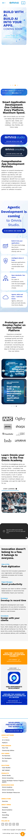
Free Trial (5, 748)
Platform (5, 742)
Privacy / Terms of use (20, 833)
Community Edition (8, 750)
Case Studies (6, 767)
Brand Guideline (7, 810)
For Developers (6, 758)
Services (4, 761)
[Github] (13, 824)
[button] (10, 85)
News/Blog (5, 815)
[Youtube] (2, 824)
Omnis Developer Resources (11, 792)
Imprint (12, 833)
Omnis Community (8, 790)
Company (5, 807)
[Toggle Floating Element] (22, 834)
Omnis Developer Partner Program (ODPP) (13, 781)
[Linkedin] (6, 824)
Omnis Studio (6, 775)
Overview (5, 737)
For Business (6, 755)
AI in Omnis (5, 740)
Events (4, 812)
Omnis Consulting (7, 778)
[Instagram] (17, 824)
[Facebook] (10, 824)
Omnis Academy (7, 787)
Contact (4, 817)
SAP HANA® (6, 770)
